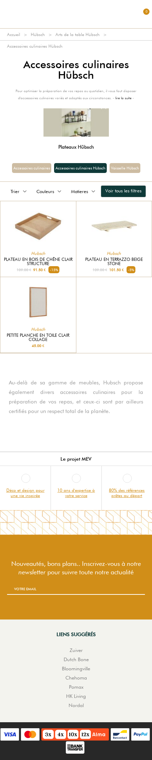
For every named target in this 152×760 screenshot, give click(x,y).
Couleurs (45, 191)
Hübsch (38, 34)
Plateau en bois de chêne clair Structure (38, 261)
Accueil (13, 34)
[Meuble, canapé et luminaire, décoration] (76, 14)
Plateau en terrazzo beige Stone (114, 261)
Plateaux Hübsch (76, 147)
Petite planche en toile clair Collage (38, 337)
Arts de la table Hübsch (77, 34)
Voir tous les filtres (123, 190)
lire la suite (123, 98)
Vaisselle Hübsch (125, 168)
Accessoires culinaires (31, 168)
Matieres (79, 191)
